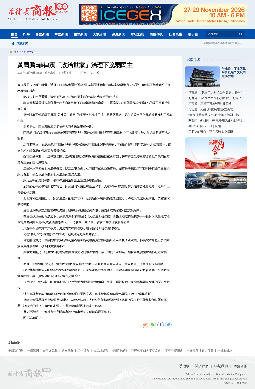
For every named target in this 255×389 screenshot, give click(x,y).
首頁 (14, 34)
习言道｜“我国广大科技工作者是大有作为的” (218, 92)
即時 (26, 34)
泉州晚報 (83, 350)
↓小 (96, 72)
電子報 (193, 34)
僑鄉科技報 (119, 350)
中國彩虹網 (224, 350)
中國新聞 (61, 34)
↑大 (91, 72)
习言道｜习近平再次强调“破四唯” (210, 103)
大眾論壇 (99, 34)
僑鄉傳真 (156, 34)
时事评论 (29, 51)
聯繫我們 (221, 366)
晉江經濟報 (100, 350)
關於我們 (202, 366)
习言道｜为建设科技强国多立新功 (210, 109)
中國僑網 (33, 350)
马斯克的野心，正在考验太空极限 (210, 131)
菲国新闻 (206, 43)
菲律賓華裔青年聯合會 (146, 350)
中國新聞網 (15, 350)
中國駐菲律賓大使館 (200, 350)
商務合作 (240, 366)
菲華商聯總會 (174, 350)
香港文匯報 (50, 350)
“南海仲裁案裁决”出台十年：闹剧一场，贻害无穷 (221, 114)
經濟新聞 (118, 34)
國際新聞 (80, 34)
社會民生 (175, 34)
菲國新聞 (42, 34)
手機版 (184, 366)
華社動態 (137, 34)
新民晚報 (68, 350)
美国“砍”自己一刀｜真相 (204, 126)
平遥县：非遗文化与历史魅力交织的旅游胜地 (234, 72)
